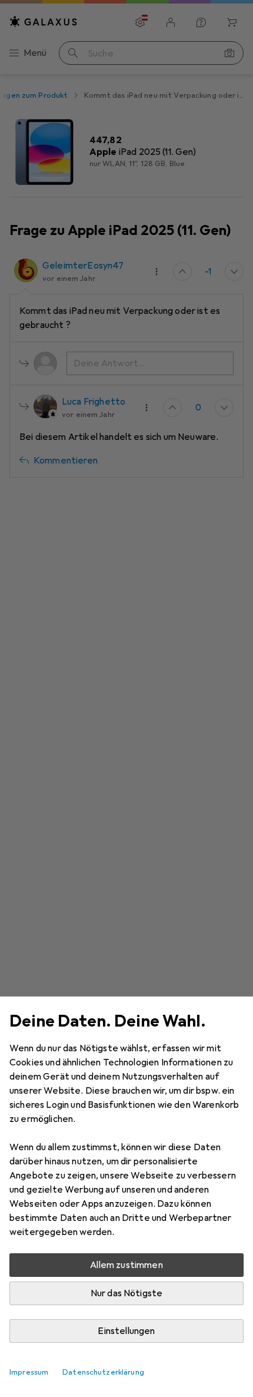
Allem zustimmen (126, 1265)
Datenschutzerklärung (103, 1372)
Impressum (28, 1372)
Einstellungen (126, 1331)
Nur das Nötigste (127, 1293)
